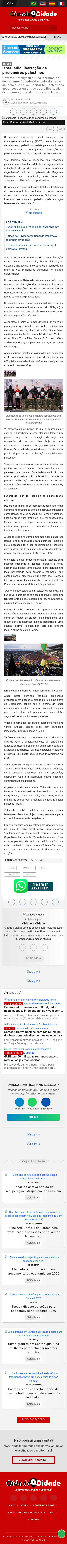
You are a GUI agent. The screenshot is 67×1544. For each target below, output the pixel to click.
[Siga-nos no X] (33, 1498)
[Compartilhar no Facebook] (13, 111)
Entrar (10, 3)
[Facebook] (33, 947)
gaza (42, 867)
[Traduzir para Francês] (61, 3)
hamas (27, 867)
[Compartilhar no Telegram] (43, 111)
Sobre (25, 1505)
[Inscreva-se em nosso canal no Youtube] (43, 1498)
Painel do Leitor (45, 1505)
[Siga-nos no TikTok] (53, 1498)
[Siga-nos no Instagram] (23, 1498)
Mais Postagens (33, 1419)
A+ (60, 129)
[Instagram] (22, 947)
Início (13, 1505)
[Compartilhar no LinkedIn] (53, 111)
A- (50, 129)
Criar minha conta (32, 1459)
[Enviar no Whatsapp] (33, 111)
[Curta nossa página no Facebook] (13, 1498)
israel (11, 867)
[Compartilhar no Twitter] (23, 111)
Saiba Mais (33, 958)
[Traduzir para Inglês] (42, 3)
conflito (12, 874)
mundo (30, 874)
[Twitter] (44, 947)
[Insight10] (33, 972)
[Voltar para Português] (33, 3)
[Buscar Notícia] (53, 28)
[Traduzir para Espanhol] (52, 3)
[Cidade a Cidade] (33, 15)
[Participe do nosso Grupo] (33, 886)
